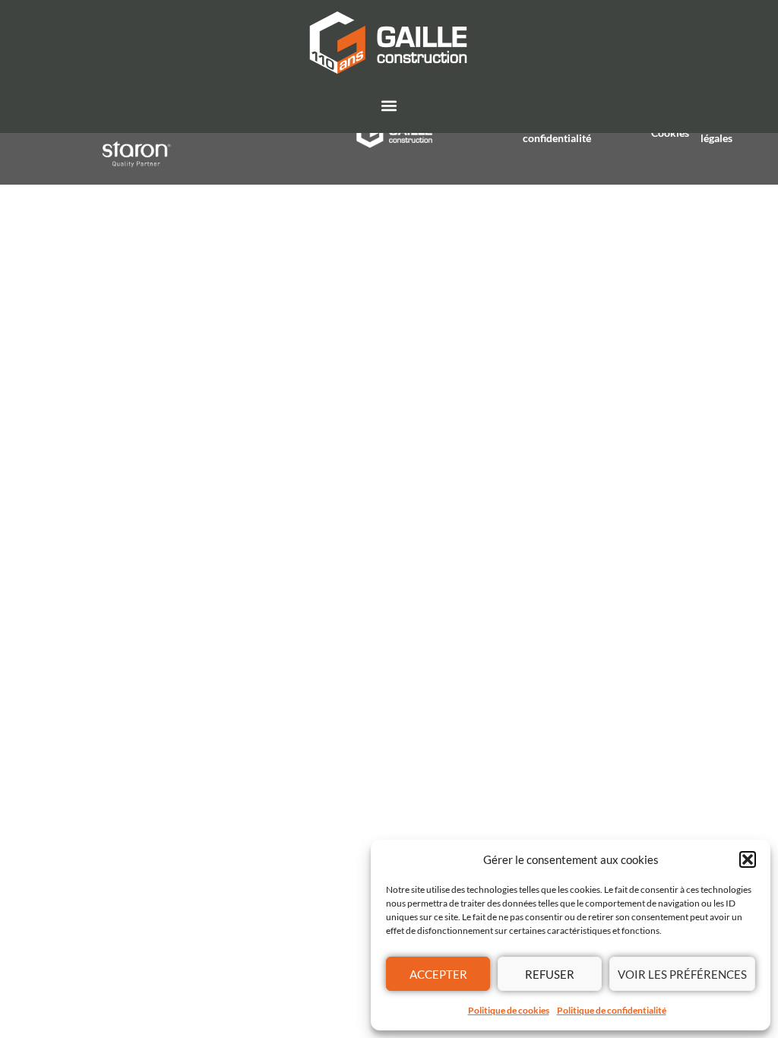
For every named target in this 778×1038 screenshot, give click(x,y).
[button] (747, 859)
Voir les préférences (682, 974)
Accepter (438, 974)
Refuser (549, 974)
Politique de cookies (508, 1010)
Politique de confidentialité (611, 1010)
